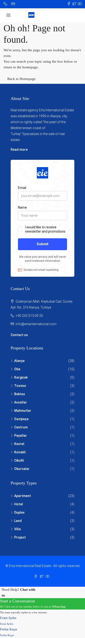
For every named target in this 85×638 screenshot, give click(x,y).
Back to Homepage (21, 79)
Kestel (19, 444)
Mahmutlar (22, 411)
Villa (17, 529)
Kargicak (21, 377)
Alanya (19, 361)
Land (18, 521)
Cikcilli (19, 460)
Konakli (20, 452)
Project (20, 537)
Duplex (19, 512)
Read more (19, 149)
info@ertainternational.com (36, 324)
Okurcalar (22, 469)
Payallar (20, 435)
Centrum (21, 427)
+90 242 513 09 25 (29, 316)
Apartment (22, 496)
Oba (17, 369)
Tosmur (20, 386)
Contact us (19, 335)
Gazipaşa (21, 419)
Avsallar (20, 402)
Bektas (19, 394)
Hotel (18, 504)
